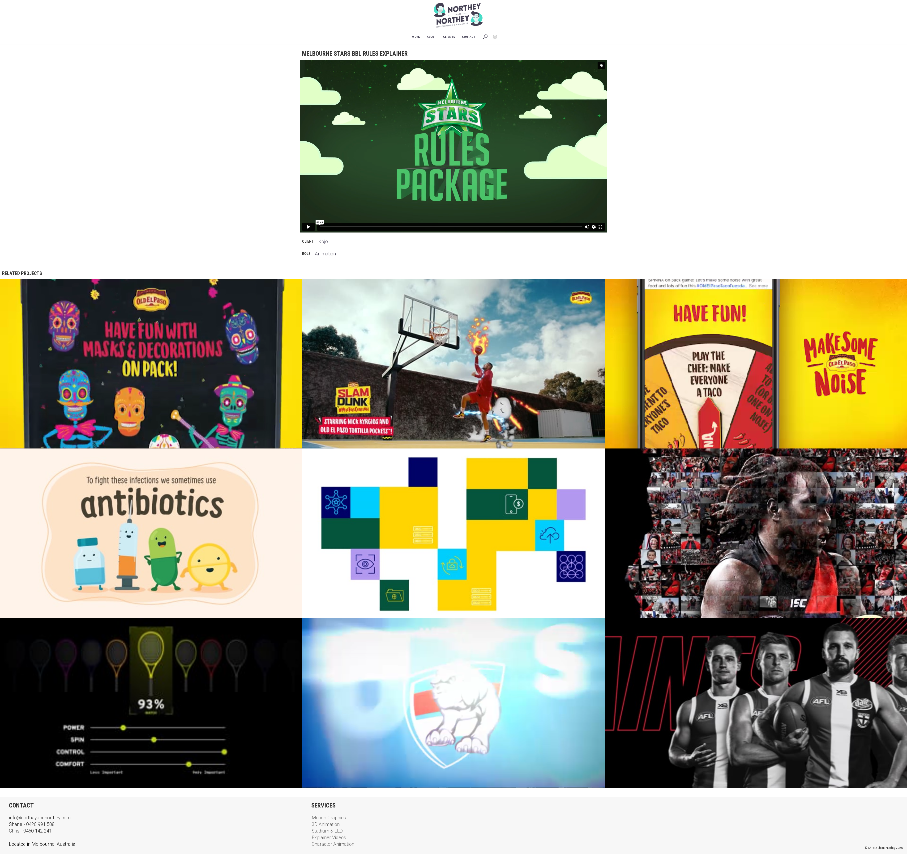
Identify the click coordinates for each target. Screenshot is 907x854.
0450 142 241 (37, 831)
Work (416, 36)
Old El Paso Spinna (628, 286)
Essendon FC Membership (634, 455)
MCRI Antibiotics (22, 455)
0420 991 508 (40, 824)
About (431, 36)
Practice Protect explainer (335, 455)
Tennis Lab (15, 625)
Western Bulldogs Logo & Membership (345, 625)
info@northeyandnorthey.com (40, 817)
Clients (449, 36)
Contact (468, 36)
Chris (14, 831)
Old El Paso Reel (21, 286)
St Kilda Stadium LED (630, 625)
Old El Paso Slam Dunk (329, 286)
